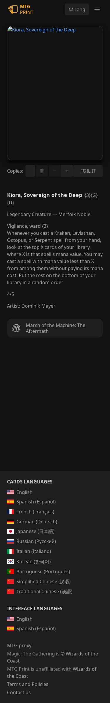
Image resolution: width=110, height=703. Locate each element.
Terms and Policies (27, 684)
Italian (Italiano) (33, 551)
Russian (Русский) (36, 541)
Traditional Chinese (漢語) (44, 591)
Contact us (19, 692)
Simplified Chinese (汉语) (43, 581)
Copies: (15, 171)
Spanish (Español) (36, 501)
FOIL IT (88, 171)
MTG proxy (19, 645)
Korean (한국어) (33, 561)
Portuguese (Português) (43, 571)
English (24, 492)
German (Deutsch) (36, 521)
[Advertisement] (55, 411)
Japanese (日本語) (35, 531)
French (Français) (35, 511)
